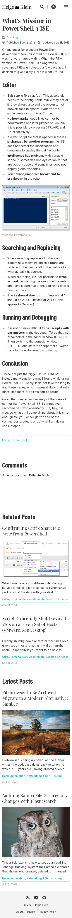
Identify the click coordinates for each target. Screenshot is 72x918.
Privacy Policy (47, 911)
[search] (44, 7)
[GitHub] (44, 897)
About (19, 911)
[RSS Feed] (27, 897)
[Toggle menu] (66, 6)
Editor (5, 440)
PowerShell (20, 440)
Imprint (31, 911)
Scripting (12, 37)
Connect (48, 113)
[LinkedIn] (36, 897)
